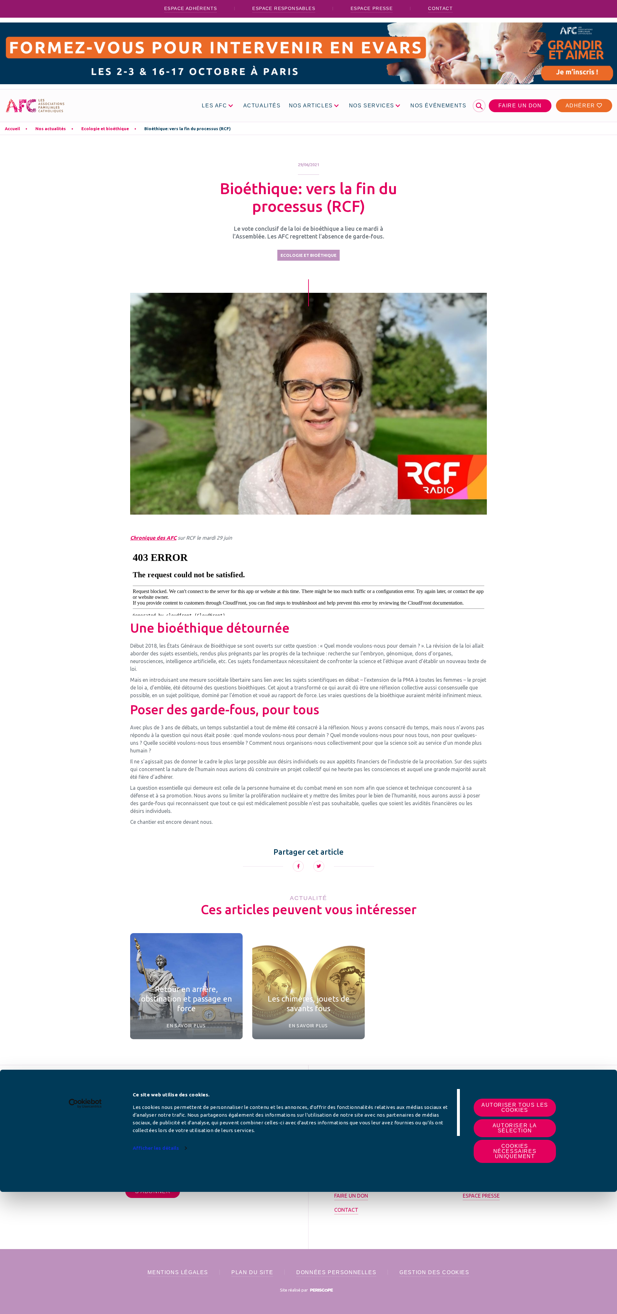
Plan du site (252, 1272)
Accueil (12, 128)
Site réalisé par (294, 1290)
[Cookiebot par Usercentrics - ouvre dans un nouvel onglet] (85, 1103)
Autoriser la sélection (515, 1128)
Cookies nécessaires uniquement (515, 1151)
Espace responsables (283, 8)
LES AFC (214, 105)
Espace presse (372, 8)
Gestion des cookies (434, 1272)
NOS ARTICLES (311, 105)
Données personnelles (336, 1272)
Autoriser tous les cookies (514, 1107)
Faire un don (519, 105)
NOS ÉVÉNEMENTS (438, 105)
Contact (440, 8)
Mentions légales (178, 1272)
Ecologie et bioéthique (105, 128)
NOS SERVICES (371, 105)
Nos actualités (50, 128)
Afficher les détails (156, 1148)
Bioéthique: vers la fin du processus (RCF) (187, 128)
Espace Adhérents (190, 8)
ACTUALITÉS (262, 105)
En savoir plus (186, 1025)
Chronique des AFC (153, 538)
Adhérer (581, 105)
